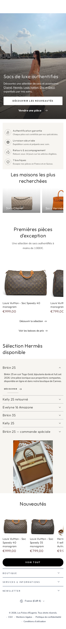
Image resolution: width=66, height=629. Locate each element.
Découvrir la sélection (31, 321)
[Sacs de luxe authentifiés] (33, 66)
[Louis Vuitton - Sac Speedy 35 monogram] (42, 523)
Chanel (8, 87)
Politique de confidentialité (48, 617)
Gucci (51, 87)
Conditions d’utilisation (35, 621)
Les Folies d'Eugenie (27, 612)
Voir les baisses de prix (31, 330)
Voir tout (33, 562)
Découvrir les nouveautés (33, 100)
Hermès (17, 87)
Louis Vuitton (31, 87)
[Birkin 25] (33, 466)
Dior (42, 87)
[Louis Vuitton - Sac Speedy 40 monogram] (26, 277)
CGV (10, 617)
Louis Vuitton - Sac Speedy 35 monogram (41, 542)
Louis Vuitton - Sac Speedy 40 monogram (14, 542)
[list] (33, 147)
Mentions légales (24, 617)
